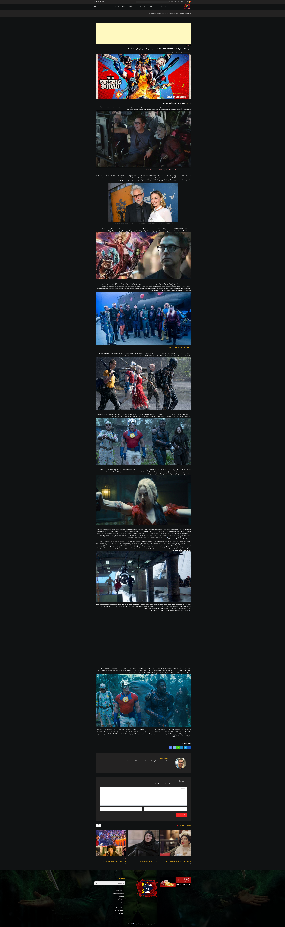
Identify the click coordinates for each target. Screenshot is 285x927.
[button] (100, 825)
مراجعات (145, 6)
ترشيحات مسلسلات (118, 893)
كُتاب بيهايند (116, 6)
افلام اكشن (121, 899)
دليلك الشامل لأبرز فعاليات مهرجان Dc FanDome (161, 170)
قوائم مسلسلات (154, 6)
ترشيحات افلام (120, 890)
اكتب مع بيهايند (120, 907)
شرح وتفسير (138, 6)
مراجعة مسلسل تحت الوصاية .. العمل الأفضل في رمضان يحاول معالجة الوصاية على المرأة (163, 1)
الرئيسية (188, 13)
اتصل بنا (121, 913)
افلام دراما (121, 902)
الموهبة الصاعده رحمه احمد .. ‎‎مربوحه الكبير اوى (178, 861)
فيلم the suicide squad (170, 107)
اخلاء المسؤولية (119, 910)
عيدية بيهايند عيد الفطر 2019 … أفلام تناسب (114, 861)
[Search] (95, 7)
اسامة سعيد (186, 52)
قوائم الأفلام (163, 6)
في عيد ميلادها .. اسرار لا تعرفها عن (149, 861)
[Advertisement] (146, 33)
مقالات (130, 6)
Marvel (123, 6)
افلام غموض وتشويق (118, 905)
